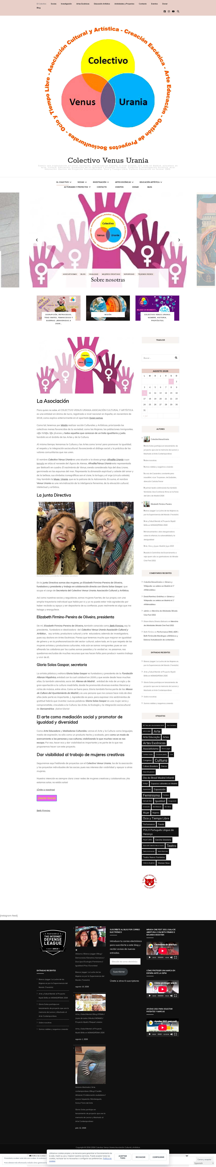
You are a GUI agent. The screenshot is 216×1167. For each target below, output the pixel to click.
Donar (165, 4)
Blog (38, 8)
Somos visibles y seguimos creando (108, 279)
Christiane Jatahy (161, 754)
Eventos (154, 4)
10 (145, 393)
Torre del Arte (87, 1103)
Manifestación (157, 807)
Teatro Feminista (163, 851)
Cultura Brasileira (150, 766)
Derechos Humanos (95, 958)
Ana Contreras (171, 725)
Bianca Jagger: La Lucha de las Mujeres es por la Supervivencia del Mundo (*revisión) (53, 983)
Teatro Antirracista (148, 851)
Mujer (146, 812)
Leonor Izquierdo (82, 1099)
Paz (86, 966)
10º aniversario (65, 271)
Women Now (164, 863)
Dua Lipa (79, 962)
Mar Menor (168, 807)
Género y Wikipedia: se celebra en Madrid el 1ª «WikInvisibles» (159, 586)
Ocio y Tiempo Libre (156, 818)
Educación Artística (102, 4)
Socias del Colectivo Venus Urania (153, 845)
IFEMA (100, 1014)
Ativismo (78, 954)
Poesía (161, 824)
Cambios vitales (148, 754)
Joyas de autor (81, 1018)
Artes (166, 737)
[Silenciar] (171, 957)
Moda (91, 1018)
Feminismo (151, 795)
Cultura (161, 760)
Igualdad (160, 800)
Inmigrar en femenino (148, 271)
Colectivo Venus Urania (108, 160)
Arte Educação (151, 737)
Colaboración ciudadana (94, 1095)
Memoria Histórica (80, 274)
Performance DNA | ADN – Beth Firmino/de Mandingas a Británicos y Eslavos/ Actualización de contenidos (161, 636)
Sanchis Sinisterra (163, 839)
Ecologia (145, 783)
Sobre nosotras (150, 460)
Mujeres (97, 274)
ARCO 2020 (146, 731)
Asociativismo (103, 271)
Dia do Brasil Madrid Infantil (158, 777)
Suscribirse (119, 971)
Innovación (146, 807)
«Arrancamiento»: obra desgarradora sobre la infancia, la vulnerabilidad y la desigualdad (159, 536)
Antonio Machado (82, 1087)
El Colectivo (41, 4)
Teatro (171, 846)
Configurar (158, 1157)
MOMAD (98, 1018)
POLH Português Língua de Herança (158, 831)
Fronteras (166, 795)
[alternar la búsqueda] (178, 11)
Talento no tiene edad (134, 274)
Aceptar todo (123, 1157)
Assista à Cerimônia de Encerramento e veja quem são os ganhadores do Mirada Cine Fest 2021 (161, 557)
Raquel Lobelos (147, 840)
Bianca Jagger (166, 749)
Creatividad (128, 271)
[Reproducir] (149, 957)
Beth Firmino (116, 625)
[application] (162, 951)
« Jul (145, 415)
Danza (164, 766)
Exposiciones (147, 789)
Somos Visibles (112, 274)
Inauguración (172, 801)
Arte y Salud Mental (83, 1014)
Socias (53, 4)
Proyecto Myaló (81, 1022)
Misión (64, 425)
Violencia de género (149, 863)
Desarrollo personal (148, 772)
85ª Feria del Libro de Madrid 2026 (153, 725)
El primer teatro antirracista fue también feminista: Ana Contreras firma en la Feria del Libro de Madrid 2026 (161, 492)
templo (40, 463)
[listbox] (108, 240)
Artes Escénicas (82, 4)
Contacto (143, 4)
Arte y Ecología (84, 271)
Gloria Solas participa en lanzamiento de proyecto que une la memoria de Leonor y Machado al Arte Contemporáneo (161, 450)
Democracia (80, 958)
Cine (171, 754)
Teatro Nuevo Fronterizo (154, 857)
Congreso (147, 760)
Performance (149, 824)
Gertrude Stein (147, 801)
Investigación (66, 4)
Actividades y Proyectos (124, 4)
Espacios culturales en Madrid (164, 783)
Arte (157, 731)
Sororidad (93, 966)
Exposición (160, 789)
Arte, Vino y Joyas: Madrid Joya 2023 (159, 546)
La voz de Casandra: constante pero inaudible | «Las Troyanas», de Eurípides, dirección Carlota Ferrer (160, 477)
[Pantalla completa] (175, 957)
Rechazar (140, 1157)
